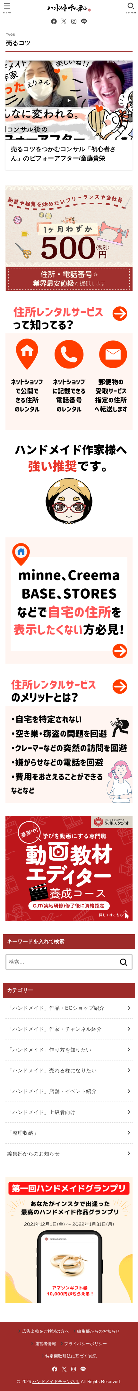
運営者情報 (45, 1343)
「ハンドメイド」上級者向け (41, 1112)
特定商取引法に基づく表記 (71, 1356)
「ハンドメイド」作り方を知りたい (49, 1049)
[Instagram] (74, 21)
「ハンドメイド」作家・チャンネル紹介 (54, 1029)
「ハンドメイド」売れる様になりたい (52, 1070)
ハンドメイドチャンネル (56, 1381)
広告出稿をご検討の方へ (45, 1331)
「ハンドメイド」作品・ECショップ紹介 (55, 1008)
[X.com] (64, 21)
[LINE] (84, 21)
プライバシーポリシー (85, 1343)
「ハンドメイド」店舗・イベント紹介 (52, 1091)
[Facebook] (54, 21)
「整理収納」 (23, 1133)
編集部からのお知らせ (33, 1153)
